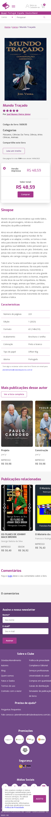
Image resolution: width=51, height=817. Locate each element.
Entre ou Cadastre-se (35, 6)
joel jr (3, 454)
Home (7, 27)
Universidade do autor (39, 675)
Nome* (6, 615)
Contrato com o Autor (11, 691)
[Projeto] (17, 424)
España (20, 13)
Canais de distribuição (39, 686)
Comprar (25, 194)
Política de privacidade (39, 660)
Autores (4, 665)
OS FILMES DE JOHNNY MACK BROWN (13, 535)
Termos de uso (8, 686)
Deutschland (31, 13)
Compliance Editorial (38, 665)
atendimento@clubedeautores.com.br (17, 370)
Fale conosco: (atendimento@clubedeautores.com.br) (25, 714)
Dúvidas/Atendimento (11, 660)
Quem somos (7, 675)
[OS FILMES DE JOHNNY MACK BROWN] (17, 508)
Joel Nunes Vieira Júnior (19, 114)
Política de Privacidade (14, 807)
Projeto (5, 450)
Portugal (12, 13)
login (10, 576)
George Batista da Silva (12, 541)
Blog (3, 670)
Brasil (4, 13)
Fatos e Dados (8, 680)
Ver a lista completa (14, 394)
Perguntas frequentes (11, 709)
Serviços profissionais (39, 670)
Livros (15, 27)
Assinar (9, 640)
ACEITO (39, 798)
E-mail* (6, 626)
